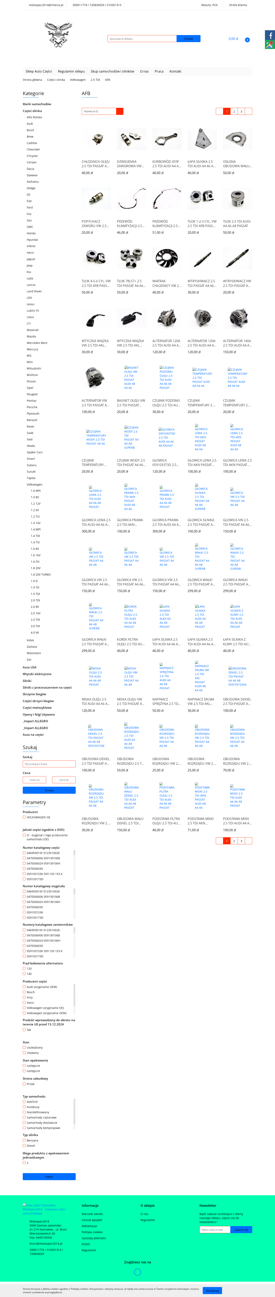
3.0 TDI (36, 626)
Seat (30, 439)
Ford (30, 207)
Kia (29, 272)
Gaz (30, 220)
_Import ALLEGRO (36, 721)
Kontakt (175, 71)
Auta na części (33, 735)
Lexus (31, 304)
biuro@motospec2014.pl (46, 1243)
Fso (29, 214)
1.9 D (34, 581)
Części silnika (33, 111)
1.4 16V (36, 523)
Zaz (29, 659)
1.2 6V (35, 510)
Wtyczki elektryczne (37, 674)
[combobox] (102, 111)
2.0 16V (36, 613)
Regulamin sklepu (71, 71)
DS (29, 194)
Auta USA (30, 667)
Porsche (32, 407)
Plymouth (33, 413)
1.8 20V (36, 568)
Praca (159, 71)
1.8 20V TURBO (41, 574)
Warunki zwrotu (92, 1214)
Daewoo (32, 175)
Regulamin (89, 1250)
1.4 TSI (35, 542)
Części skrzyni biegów (39, 701)
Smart (31, 459)
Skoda (31, 446)
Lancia (31, 285)
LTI (29, 323)
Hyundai (33, 240)
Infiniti (31, 246)
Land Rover (35, 291)
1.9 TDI (36, 594)
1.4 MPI (36, 529)
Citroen (32, 162)
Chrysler (33, 156)
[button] (90, 1205)
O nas (144, 71)
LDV (30, 298)
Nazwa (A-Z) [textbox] (91, 111)
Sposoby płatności (94, 1238)
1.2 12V (36, 503)
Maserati (33, 330)
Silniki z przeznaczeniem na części (47, 687)
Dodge (31, 188)
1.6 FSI (35, 561)
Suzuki (31, 471)
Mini (30, 362)
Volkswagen (35, 484)
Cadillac (32, 143)
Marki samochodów (37, 104)
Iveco (30, 252)
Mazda (32, 336)
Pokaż (49, 1177)
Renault (32, 420)
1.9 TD (35, 587)
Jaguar (31, 259)
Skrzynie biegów (35, 694)
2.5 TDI (36, 620)
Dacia (31, 169)
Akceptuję (212, 1290)
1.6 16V (36, 555)
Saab (30, 433)
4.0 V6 (35, 632)
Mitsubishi (34, 368)
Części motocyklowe (38, 708)
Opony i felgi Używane (39, 714)
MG (29, 355)
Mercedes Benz (37, 343)
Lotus (31, 317)
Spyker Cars (35, 452)
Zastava (32, 646)
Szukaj (49, 790)
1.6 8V (35, 549)
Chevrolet (33, 149)
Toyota (31, 478)
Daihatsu (33, 182)
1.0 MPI (36, 491)
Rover (31, 426)
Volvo (31, 640)
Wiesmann (34, 653)
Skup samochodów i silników (112, 71)
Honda (31, 233)
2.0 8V (35, 607)
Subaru (32, 465)
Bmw (30, 136)
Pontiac (32, 401)
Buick (31, 130)
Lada (30, 278)
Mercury (33, 349)
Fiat (29, 201)
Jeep (30, 265)
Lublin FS (33, 310)
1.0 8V (35, 497)
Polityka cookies (92, 1232)
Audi (30, 124)
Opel (30, 388)
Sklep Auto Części (39, 71)
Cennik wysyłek (92, 1220)
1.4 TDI (36, 536)
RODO (86, 1244)
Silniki (27, 681)
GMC (30, 227)
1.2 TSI (35, 516)
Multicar (33, 375)
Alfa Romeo (35, 117)
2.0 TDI (36, 600)
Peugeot (32, 394)
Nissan (32, 381)
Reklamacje (89, 1226)
